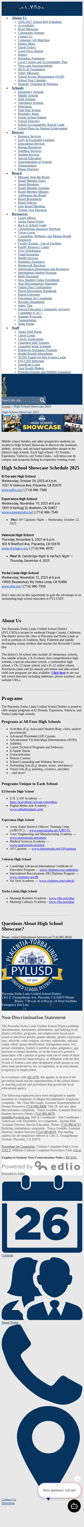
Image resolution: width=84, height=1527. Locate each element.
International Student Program (37, 272)
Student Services (28, 154)
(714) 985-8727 (71, 1124)
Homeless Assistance (31, 58)
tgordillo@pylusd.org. (16, 1117)
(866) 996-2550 (40, 1004)
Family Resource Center (33, 247)
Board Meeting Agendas (33, 188)
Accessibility (26, 25)
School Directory (29, 121)
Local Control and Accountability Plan (42, 62)
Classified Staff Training (33, 342)
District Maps (26, 43)
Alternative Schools (30, 103)
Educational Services (31, 143)
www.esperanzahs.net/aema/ (28, 837)
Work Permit (26, 324)
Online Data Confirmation (35, 287)
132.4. (77, 1150)
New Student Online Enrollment (39, 280)
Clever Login (26, 232)
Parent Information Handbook (37, 291)
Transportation (27, 165)
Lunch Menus (27, 218)
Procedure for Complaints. (18, 1146)
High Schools (26, 99)
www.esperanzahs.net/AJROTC (50, 830)
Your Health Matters (31, 368)
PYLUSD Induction (31, 361)
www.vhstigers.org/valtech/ (56, 880)
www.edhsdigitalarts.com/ (26, 809)
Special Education (29, 158)
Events (6, 406)
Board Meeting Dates (31, 180)
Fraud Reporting (28, 254)
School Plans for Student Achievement (42, 128)
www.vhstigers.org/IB (24, 877)
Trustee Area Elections (32, 210)
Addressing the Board (32, 195)
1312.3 (6, 1150)
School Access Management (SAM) (41, 76)
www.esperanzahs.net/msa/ (27, 845)
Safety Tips (25, 305)
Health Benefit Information (35, 353)
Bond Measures (28, 29)
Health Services (28, 258)
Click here (58, 672)
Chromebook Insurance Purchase (39, 229)
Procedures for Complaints (35, 298)
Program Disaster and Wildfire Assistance (44, 372)
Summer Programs (30, 316)
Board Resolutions (30, 199)
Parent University (29, 294)
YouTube (4, 394)
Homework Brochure (31, 265)
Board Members (28, 184)
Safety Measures (28, 73)
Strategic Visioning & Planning (38, 84)
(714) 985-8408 (36, 1106)
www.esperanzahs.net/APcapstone (54, 848)
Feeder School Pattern (32, 117)
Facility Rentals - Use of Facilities (39, 243)
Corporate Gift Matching (34, 40)
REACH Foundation (31, 69)
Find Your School (29, 110)
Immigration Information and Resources (43, 269)
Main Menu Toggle (14, 10)
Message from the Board (34, 177)
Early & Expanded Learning (36, 140)
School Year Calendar (32, 80)
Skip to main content (15, 3)
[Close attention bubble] (77, 1479)
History (23, 54)
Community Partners (31, 33)
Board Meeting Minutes (33, 191)
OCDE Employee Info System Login (42, 357)
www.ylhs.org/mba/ (61, 898)
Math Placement (28, 276)
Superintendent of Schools (35, 162)
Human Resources (30, 147)
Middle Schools (28, 95)
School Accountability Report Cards (41, 124)
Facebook (4, 379)
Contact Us (25, 36)
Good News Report (30, 51)
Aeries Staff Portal (30, 331)
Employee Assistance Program (37, 350)
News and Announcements (35, 65)
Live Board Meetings (31, 206)
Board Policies (27, 202)
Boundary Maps (28, 113)
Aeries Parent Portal (31, 221)
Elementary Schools (31, 92)
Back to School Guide (32, 225)
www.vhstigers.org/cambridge (59, 869)
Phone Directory (28, 169)
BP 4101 (71, 1157)
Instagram (4, 389)
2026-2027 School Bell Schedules (40, 22)
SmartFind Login (29, 364)
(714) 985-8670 (44, 1113)
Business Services (29, 136)
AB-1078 (33, 1077)
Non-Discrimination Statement (37, 283)
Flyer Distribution (29, 250)
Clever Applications (30, 339)
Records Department (31, 302)
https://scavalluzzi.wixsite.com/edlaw (33, 802)
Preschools (25, 106)
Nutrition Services (29, 151)
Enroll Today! (27, 47)
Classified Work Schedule (34, 346)
